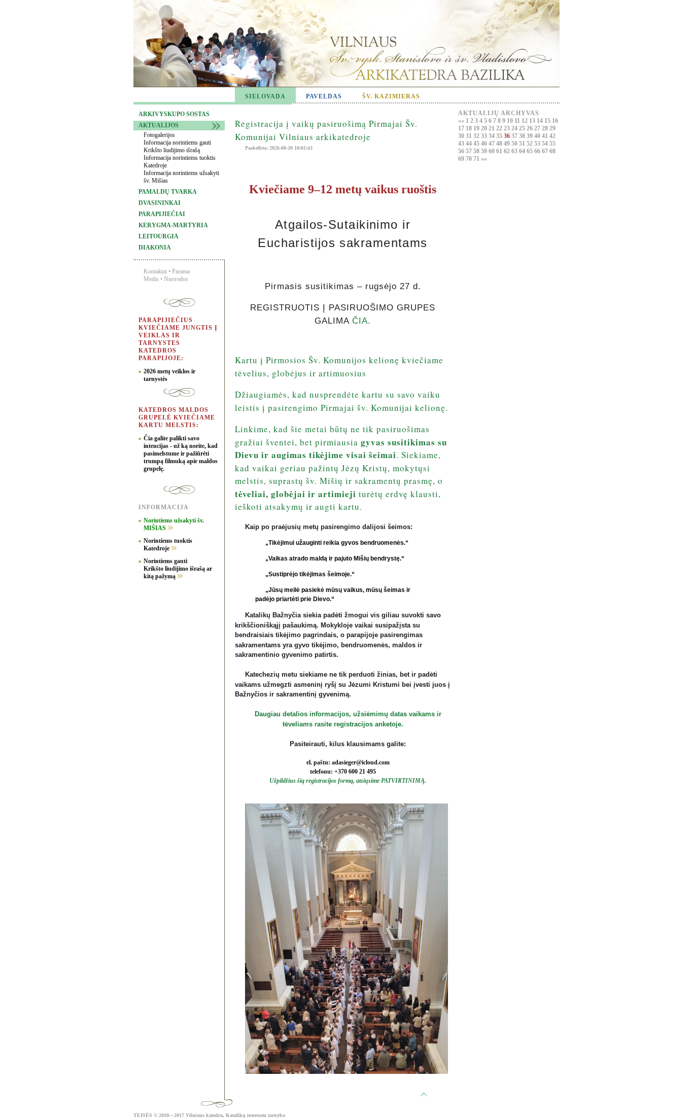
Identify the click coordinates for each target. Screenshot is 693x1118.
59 (485, 151)
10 (510, 120)
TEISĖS (142, 1115)
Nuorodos (176, 279)
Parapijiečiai (161, 214)
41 (545, 135)
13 (533, 120)
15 (548, 120)
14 (540, 120)
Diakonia (154, 247)
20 (485, 128)
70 (469, 158)
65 (530, 151)
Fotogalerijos (159, 134)
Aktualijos (158, 125)
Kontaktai (155, 271)
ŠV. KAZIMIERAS (391, 96)
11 (518, 120)
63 (515, 151)
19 (477, 128)
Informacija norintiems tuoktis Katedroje (180, 161)
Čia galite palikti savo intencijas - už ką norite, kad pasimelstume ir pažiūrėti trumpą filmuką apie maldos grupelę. (181, 453)
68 (552, 151)
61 (500, 151)
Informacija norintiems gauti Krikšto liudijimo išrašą (177, 146)
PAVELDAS (324, 96)
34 (492, 135)
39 (530, 135)
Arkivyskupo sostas (174, 114)
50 (515, 143)
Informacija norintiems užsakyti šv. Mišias (181, 176)
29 (552, 128)
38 (523, 135)
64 (523, 151)
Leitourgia (158, 236)
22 (500, 128)
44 (469, 143)
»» (484, 158)
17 (462, 128)
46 (485, 143)
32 (477, 135)
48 (500, 143)
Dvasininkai (159, 202)
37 (515, 135)
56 (462, 151)
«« (462, 120)
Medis (151, 279)
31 (469, 135)
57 (469, 151)
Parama (181, 271)
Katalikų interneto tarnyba (255, 1115)
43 (462, 143)
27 (538, 128)
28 (545, 128)
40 (538, 135)
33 (485, 135)
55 (552, 143)
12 (525, 120)
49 (507, 143)
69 (462, 158)
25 (523, 128)
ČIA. (361, 321)
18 (469, 128)
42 (552, 135)
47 (492, 143)
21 (492, 128)
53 (538, 143)
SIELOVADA (265, 96)
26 (530, 128)
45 (477, 143)
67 (545, 151)
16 (555, 120)
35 (500, 135)
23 (507, 128)
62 (507, 151)
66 (538, 151)
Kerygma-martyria (173, 225)
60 (492, 151)
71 (477, 158)
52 (530, 143)
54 (545, 143)
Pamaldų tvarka (167, 191)
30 (462, 135)
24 (515, 128)
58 (477, 151)
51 (523, 143)
